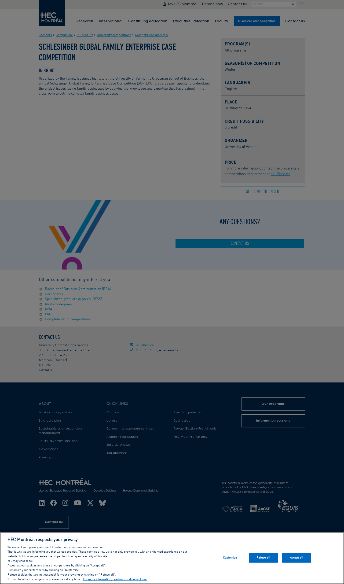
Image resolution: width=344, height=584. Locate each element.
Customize (230, 557)
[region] (172, 558)
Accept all (296, 557)
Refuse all (263, 557)
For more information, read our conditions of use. (115, 579)
